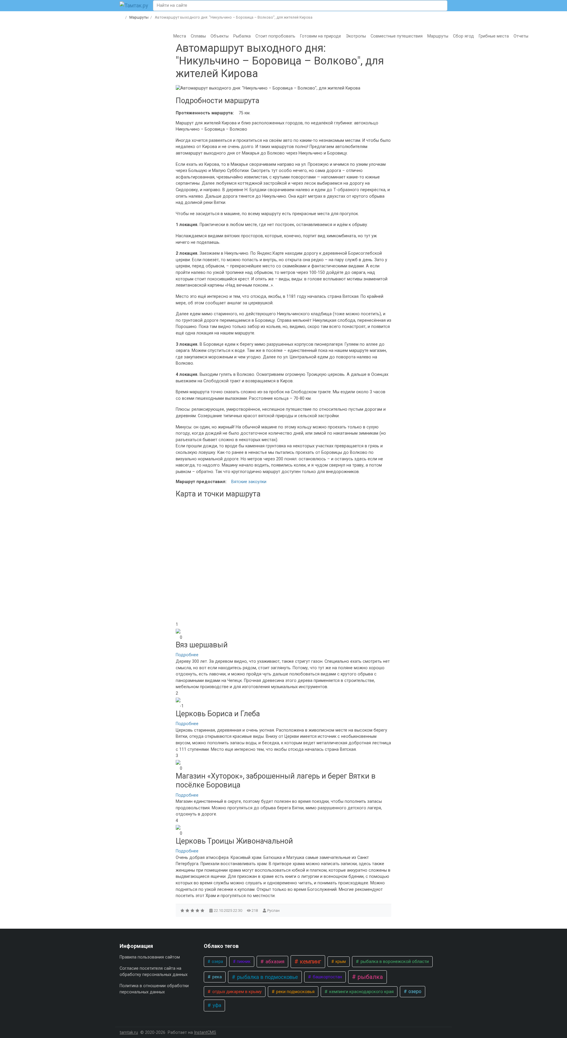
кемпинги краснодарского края (361, 991)
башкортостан (327, 976)
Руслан (273, 910)
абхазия (274, 961)
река (216, 976)
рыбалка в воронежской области (394, 961)
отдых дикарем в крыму (236, 991)
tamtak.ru (129, 1032)
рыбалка (369, 976)
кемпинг (310, 961)
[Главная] (121, 17)
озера (217, 961)
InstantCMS (205, 1032)
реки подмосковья (295, 991)
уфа (216, 1005)
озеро (414, 991)
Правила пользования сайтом (150, 957)
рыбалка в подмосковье (267, 977)
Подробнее (187, 654)
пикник (243, 961)
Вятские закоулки (248, 481)
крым (340, 961)
